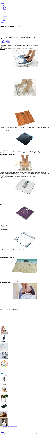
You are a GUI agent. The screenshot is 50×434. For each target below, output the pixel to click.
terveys (3, 17)
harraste (3, 21)
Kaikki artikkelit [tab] (2, 325)
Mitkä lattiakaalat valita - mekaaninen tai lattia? (5, 40)
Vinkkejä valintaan (3, 14)
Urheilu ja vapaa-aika (4, 9)
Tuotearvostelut (2, 3)
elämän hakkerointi (3, 22)
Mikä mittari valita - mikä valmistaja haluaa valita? (4, 359)
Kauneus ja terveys (4, 5)
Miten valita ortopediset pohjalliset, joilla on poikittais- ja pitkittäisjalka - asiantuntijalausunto (8, 342)
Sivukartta (2, 429)
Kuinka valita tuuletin (2, 385)
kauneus (3, 18)
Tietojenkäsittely (2, 432)
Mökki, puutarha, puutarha (5, 16)
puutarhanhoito (4, 8)
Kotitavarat (4, 11)
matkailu (3, 12)
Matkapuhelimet (4, 6)
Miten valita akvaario (2, 402)
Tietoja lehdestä (2, 428)
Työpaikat (2, 430)
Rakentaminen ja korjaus (5, 10)
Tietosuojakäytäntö (3, 431)
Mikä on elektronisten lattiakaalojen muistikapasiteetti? (6, 41)
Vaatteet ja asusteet (4, 7)
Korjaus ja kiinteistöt (4, 19)
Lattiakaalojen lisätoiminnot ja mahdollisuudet (5, 42)
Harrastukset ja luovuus (5, 13)
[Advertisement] (17, 32)
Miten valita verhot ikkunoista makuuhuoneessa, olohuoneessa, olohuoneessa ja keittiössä (8, 426)
